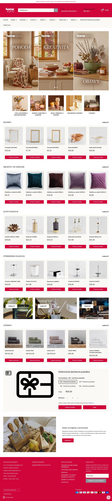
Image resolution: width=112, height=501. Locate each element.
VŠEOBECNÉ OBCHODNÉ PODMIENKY (69, 466)
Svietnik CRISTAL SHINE (12, 237)
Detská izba (62, 20)
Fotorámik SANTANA (11, 147)
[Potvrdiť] (56, 10)
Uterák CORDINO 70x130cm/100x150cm (95, 351)
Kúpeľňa (51, 20)
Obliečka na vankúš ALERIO (13, 192)
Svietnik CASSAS (94, 281)
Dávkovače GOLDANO (74, 236)
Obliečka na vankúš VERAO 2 (97, 192)
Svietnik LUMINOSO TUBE (12, 281)
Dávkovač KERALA (52, 237)
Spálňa (13, 20)
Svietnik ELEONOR (73, 281)
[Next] (108, 143)
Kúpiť (94, 407)
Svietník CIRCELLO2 (95, 237)
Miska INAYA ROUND (95, 147)
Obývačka (23, 20)
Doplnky (73, 20)
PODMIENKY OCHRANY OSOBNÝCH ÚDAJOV (68, 476)
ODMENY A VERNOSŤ (68, 479)
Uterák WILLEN (9, 350)
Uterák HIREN (72, 350)
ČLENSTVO (64, 482)
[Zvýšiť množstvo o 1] (78, 398)
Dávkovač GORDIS (31, 237)
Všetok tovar (6, 25)
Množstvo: (61, 398)
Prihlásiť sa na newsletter (96, 480)
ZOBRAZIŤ (105, 122)
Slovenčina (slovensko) (10, 490)
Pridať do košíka (14, 157)
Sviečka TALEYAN (31, 281)
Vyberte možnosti (14, 360)
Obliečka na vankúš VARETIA (76, 192)
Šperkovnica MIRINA (53, 281)
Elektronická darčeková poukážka (90, 20)
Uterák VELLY (51, 350)
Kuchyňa (32, 20)
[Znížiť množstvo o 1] (67, 398)
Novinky (5, 20)
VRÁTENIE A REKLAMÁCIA (69, 469)
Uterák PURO (30, 350)
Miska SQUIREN (73, 147)
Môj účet (86, 11)
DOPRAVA (64, 472)
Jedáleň (42, 20)
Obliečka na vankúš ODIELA (34, 192)
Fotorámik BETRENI (32, 147)
